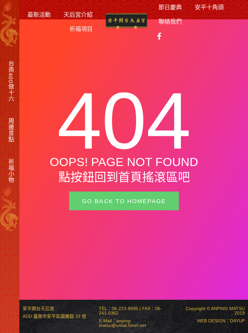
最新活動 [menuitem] (39, 14)
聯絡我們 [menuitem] (170, 21)
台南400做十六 (11, 81)
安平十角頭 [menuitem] (209, 7)
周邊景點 (11, 130)
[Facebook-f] (159, 36)
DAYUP (237, 320)
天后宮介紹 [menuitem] (78, 14)
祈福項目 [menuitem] (81, 29)
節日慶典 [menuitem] (170, 7)
